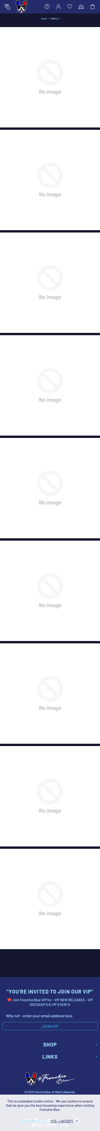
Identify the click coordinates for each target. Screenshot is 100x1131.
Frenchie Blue (21, 6)
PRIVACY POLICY (33, 1121)
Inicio (44, 18)
